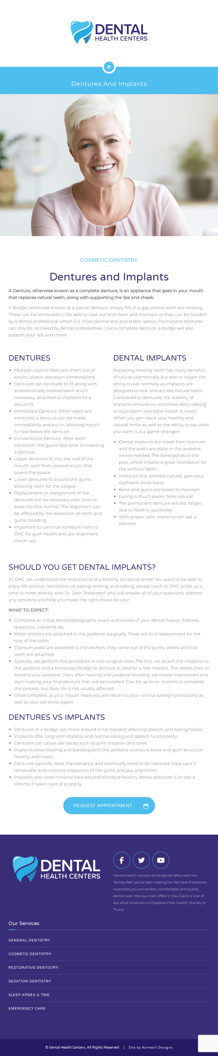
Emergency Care (27, 1009)
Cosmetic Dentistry (30, 954)
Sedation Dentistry (30, 981)
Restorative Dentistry (33, 968)
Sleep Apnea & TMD (29, 995)
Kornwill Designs (157, 1047)
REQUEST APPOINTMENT (103, 805)
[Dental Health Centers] (109, 32)
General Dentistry (30, 940)
